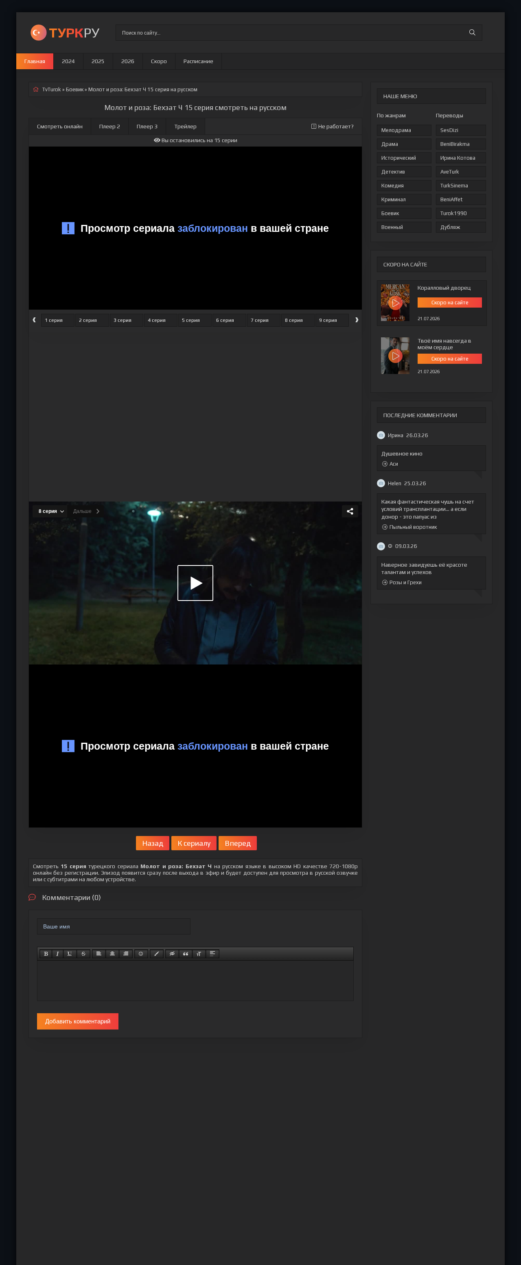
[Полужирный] (45, 953)
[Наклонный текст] (57, 953)
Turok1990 (453, 213)
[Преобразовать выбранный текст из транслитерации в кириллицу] (199, 953)
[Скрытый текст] (172, 953)
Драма (389, 144)
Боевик (390, 213)
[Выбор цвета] (157, 953)
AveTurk (449, 172)
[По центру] (112, 953)
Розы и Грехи (406, 582)
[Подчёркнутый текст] (70, 953)
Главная (34, 61)
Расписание (198, 61)
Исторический (398, 158)
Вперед (238, 843)
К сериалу (193, 843)
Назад (152, 843)
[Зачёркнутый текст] (83, 953)
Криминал (393, 199)
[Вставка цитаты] (186, 953)
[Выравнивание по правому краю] (126, 953)
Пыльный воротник (413, 527)
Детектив (393, 172)
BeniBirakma (455, 144)
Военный (392, 227)
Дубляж (450, 227)
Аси (394, 463)
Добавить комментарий (77, 1021)
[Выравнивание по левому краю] (99, 953)
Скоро (159, 61)
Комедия (392, 186)
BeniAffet (451, 199)
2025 (98, 61)
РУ (74, 32)
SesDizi (449, 130)
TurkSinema (454, 186)
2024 (68, 61)
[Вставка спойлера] (212, 953)
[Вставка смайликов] (141, 953)
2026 (127, 61)
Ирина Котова (457, 158)
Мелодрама (396, 130)
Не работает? (336, 126)
